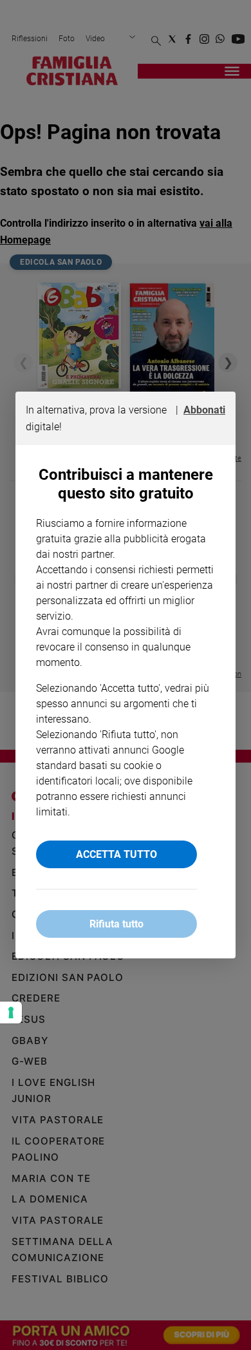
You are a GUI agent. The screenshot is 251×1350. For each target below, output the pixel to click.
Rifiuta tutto (116, 924)
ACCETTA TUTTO (116, 854)
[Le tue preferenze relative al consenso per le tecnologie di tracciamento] (11, 1012)
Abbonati (204, 410)
